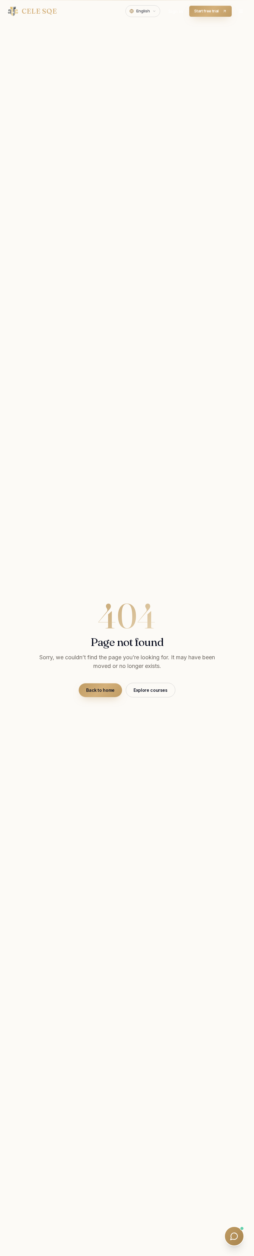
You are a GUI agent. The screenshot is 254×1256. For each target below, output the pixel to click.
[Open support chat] (234, 1236)
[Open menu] (241, 11)
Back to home (100, 690)
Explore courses (151, 690)
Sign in (175, 11)
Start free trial (206, 10)
